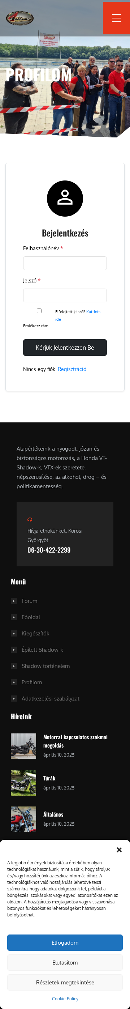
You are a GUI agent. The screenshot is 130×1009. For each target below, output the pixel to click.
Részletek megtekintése (65, 982)
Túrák (49, 778)
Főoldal (31, 617)
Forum (29, 600)
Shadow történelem (46, 666)
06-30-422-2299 (48, 549)
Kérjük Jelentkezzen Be (65, 347)
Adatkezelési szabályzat (50, 698)
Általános (53, 814)
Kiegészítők (35, 633)
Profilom (32, 682)
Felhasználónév (43, 248)
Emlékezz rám (36, 325)
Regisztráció (72, 369)
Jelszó (32, 280)
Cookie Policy (65, 998)
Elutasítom (65, 962)
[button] (119, 848)
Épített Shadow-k (42, 649)
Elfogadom (65, 942)
